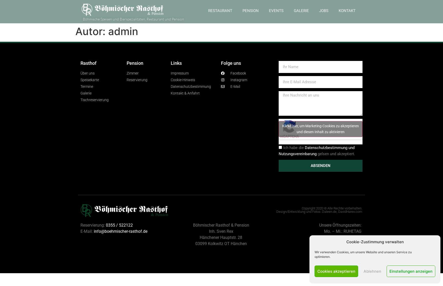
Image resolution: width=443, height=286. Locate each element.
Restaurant (220, 10)
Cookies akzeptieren (336, 271)
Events (276, 10)
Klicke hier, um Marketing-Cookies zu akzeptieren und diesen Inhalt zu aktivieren (320, 129)
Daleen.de (329, 212)
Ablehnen (372, 271)
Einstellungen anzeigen (410, 271)
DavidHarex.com (350, 212)
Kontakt (347, 10)
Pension (251, 10)
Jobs (323, 10)
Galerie (301, 10)
